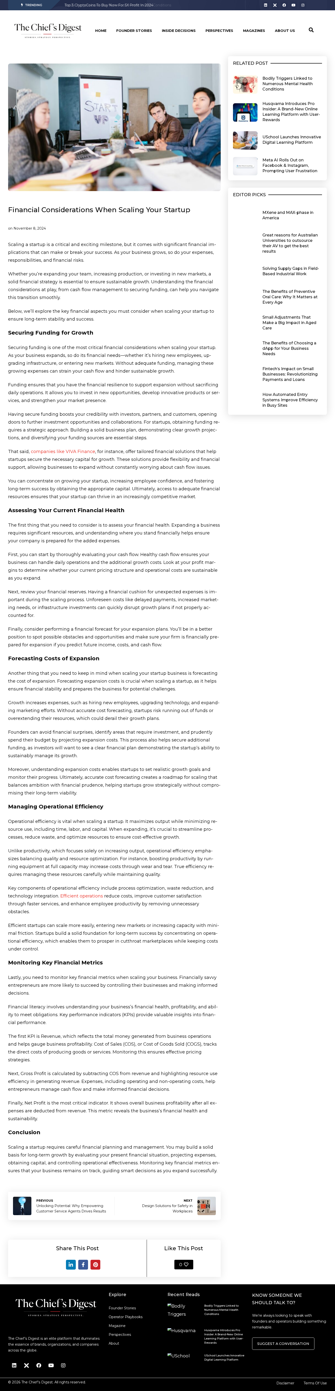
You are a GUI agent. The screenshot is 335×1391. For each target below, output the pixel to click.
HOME (100, 30)
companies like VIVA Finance (63, 451)
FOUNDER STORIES (134, 30)
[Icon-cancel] (274, 5)
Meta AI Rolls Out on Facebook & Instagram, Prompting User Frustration (289, 165)
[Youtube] (293, 5)
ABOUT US (285, 30)
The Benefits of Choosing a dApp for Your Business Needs (289, 348)
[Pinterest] (95, 1265)
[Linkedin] (265, 5)
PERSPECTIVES (219, 30)
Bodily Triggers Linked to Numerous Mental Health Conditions (117, 5)
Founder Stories (122, 1308)
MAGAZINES (254, 30)
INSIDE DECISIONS (179, 30)
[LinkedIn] (71, 1265)
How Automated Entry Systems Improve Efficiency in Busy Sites (290, 400)
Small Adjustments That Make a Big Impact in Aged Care (289, 322)
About (114, 1343)
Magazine (117, 1326)
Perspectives (120, 1334)
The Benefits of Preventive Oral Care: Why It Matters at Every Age (290, 297)
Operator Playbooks (125, 1317)
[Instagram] (302, 5)
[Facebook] (284, 5)
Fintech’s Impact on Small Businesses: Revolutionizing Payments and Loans (290, 374)
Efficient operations (81, 896)
